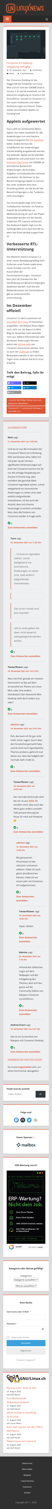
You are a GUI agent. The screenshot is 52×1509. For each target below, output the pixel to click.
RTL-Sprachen (36, 140)
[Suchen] (40, 1094)
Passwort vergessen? (26, 1360)
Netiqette (27, 1475)
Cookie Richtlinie (27, 1481)
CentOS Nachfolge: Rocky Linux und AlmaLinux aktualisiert (24, 402)
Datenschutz (27, 1463)
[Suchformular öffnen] (47, 19)
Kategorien (26, 1275)
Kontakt (27, 1492)
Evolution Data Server (18, 162)
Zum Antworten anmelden (22, 527)
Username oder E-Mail (19, 1311)
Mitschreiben (27, 1469)
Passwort (12, 1323)
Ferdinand (37, 70)
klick (31, 800)
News (11, 73)
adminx (15, 724)
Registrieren (26, 1350)
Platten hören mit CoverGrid (21, 1441)
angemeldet (25, 1066)
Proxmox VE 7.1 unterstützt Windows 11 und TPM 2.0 (25, 410)
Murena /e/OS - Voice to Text (21, 1387)
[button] (14, 383)
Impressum (27, 1486)
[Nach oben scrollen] (47, 1504)
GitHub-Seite (24, 344)
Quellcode (24, 351)
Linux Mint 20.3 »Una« (18, 322)
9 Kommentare (26, 73)
